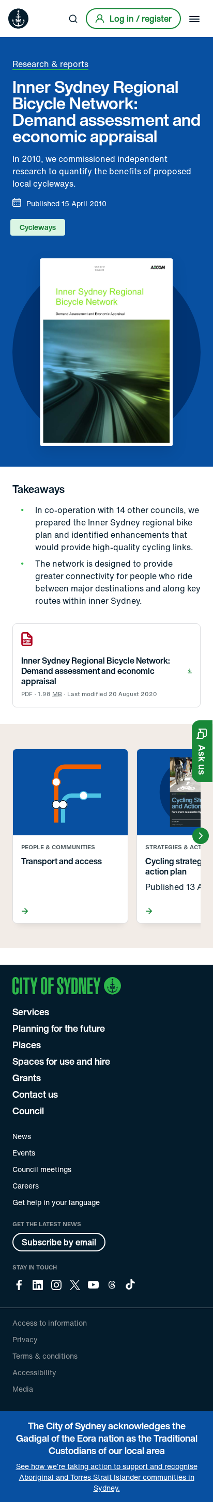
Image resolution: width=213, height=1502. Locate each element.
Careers (25, 1185)
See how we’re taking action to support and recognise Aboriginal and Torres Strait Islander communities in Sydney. (106, 1477)
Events (23, 1152)
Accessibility (34, 1372)
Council (28, 1110)
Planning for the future (58, 1028)
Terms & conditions (45, 1355)
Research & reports (50, 64)
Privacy (25, 1339)
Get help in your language (56, 1202)
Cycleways (38, 227)
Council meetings (41, 1169)
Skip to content (26, 7)
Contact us (35, 1094)
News (21, 1136)
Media (22, 1388)
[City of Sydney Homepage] (18, 18)
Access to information (49, 1322)
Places (26, 1044)
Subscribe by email (59, 1242)
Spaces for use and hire (61, 1061)
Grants (26, 1077)
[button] (202, 751)
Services (30, 1011)
